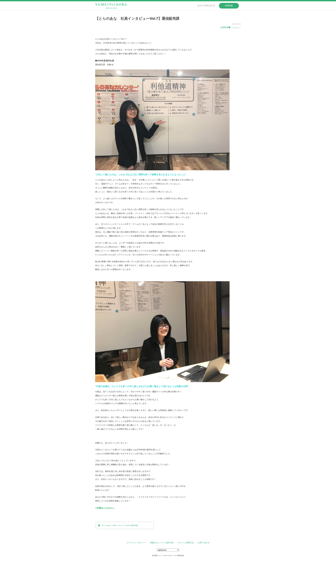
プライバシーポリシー (136, 542)
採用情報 (229, 5)
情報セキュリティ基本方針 (162, 542)
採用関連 (224, 27)
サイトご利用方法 (186, 542)
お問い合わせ (204, 542)
